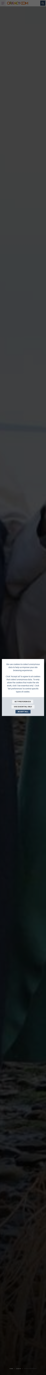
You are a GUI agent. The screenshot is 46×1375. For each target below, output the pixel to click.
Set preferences (23, 702)
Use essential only (23, 707)
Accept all (23, 712)
